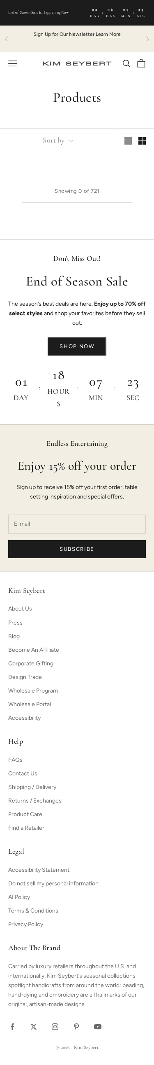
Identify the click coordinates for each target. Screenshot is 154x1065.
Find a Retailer (26, 827)
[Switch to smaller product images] (142, 141)
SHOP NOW (77, 346)
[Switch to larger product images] (128, 141)
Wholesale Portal (29, 704)
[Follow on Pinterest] (76, 1027)
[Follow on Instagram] (55, 1027)
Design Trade (25, 677)
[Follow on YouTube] (98, 1027)
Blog (14, 636)
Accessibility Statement (38, 869)
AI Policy (19, 897)
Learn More (108, 34)
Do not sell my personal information (53, 883)
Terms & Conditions (33, 910)
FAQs (15, 759)
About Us (20, 608)
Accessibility (24, 717)
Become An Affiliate (33, 649)
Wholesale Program (33, 690)
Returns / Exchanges (35, 800)
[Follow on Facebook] (12, 1027)
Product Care (25, 814)
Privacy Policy (25, 924)
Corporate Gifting (30, 663)
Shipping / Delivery (32, 787)
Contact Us (22, 773)
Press (15, 622)
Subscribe (77, 549)
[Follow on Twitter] (34, 1027)
